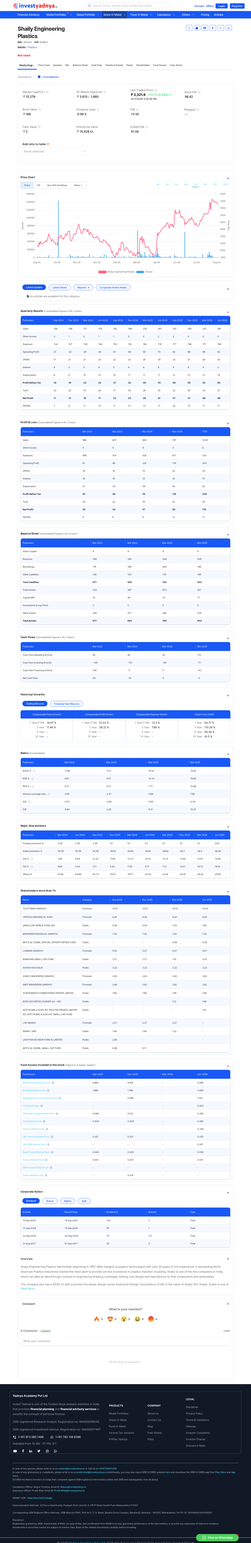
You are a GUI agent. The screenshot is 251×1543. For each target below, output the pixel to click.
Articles (218, 14)
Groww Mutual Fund (33, 1159)
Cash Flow (96, 65)
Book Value (32, 110)
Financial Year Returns (66, 703)
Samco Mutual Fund (33, 1175)
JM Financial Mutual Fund (36, 1136)
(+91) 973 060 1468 (31, 1437)
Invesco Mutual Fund (33, 1129)
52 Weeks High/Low (91, 92)
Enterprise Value (87, 127)
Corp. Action (176, 65)
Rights (67, 1201)
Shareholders (143, 65)
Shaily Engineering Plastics (28, 65)
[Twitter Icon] (39, 1451)
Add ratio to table (34, 144)
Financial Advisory (28, 14)
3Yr (205, 184)
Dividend (31, 1200)
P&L (67, 65)
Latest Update (34, 287)
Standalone (24, 76)
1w (157, 184)
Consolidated (51, 76)
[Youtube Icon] (15, 1451)
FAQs (151, 1439)
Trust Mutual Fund (32, 1121)
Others (187, 14)
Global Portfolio (87, 14)
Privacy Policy (194, 1413)
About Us (153, 1413)
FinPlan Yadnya (118, 1439)
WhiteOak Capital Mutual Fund (38, 1113)
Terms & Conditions (197, 1419)
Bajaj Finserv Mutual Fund (36, 1152)
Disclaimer (192, 1407)
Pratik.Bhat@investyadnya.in (69, 1490)
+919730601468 (107, 1468)
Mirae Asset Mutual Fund (35, 1167)
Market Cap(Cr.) (36, 92)
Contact (199, 6)
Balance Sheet (80, 65)
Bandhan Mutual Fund (34, 1090)
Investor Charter (195, 1439)
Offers (210, 6)
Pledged (192, 110)
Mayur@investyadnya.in (73, 1487)
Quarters (57, 65)
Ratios (129, 65)
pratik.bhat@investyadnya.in (92, 1472)
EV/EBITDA (139, 127)
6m (185, 184)
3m (176, 184)
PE (38, 185)
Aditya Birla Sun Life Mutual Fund (40, 1098)
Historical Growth (114, 65)
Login (221, 6)
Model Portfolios (56, 14)
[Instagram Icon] (47, 1451)
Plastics (32, 47)
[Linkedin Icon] (31, 1451)
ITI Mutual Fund (31, 1105)
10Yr (225, 184)
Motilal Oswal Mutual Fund (36, 1082)
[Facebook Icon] (22, 1451)
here (168, 1472)
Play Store (220, 1472)
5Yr (215, 184)
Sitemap (191, 1426)
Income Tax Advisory (121, 1432)
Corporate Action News (113, 287)
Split (84, 1201)
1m (167, 184)
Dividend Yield (88, 110)
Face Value (32, 127)
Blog (150, 1426)
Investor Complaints (198, 1432)
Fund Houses (159, 65)
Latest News (60, 287)
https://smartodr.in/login (39, 1498)
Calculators (165, 14)
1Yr (195, 184)
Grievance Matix (195, 1445)
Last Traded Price (144, 90)
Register (237, 6)
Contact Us (154, 1419)
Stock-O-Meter (113, 14)
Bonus (50, 1201)
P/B (134, 110)
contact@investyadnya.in (71, 1468)
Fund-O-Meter (140, 14)
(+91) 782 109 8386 (68, 1437)
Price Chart (44, 65)
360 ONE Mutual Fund (34, 1144)
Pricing (205, 14)
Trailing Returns (35, 703)
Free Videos (155, 1432)
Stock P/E (192, 92)
